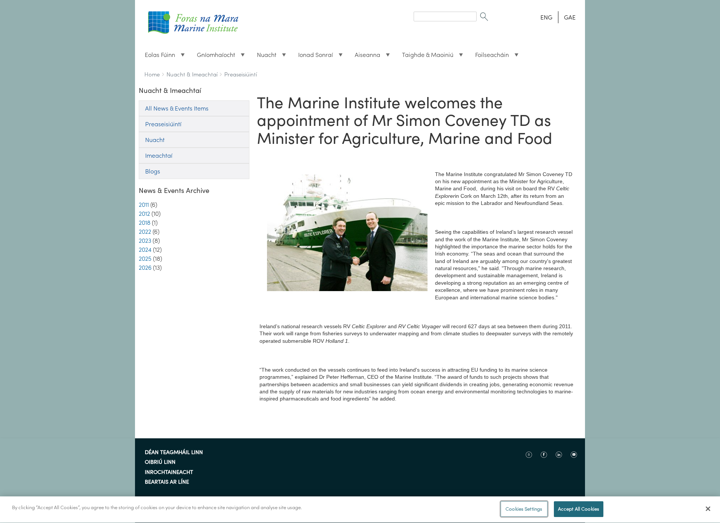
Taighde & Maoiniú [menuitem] (424, 56)
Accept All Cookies (578, 509)
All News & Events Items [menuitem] (176, 108)
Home (152, 74)
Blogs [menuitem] (152, 171)
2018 (144, 222)
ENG (546, 17)
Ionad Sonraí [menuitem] (312, 56)
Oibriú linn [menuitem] (160, 462)
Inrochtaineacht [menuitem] (169, 472)
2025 (145, 258)
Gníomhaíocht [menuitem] (213, 56)
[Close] (708, 509)
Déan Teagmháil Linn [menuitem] (174, 453)
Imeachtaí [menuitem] (158, 155)
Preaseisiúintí (240, 74)
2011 (144, 204)
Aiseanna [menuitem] (364, 56)
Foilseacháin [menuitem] (489, 56)
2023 (145, 240)
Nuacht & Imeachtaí (192, 74)
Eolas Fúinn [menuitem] (157, 56)
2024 (145, 249)
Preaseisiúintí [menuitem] (163, 124)
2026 (145, 267)
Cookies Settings (524, 509)
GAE (570, 17)
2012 (144, 213)
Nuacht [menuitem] (263, 56)
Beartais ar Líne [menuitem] (167, 482)
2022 (145, 231)
